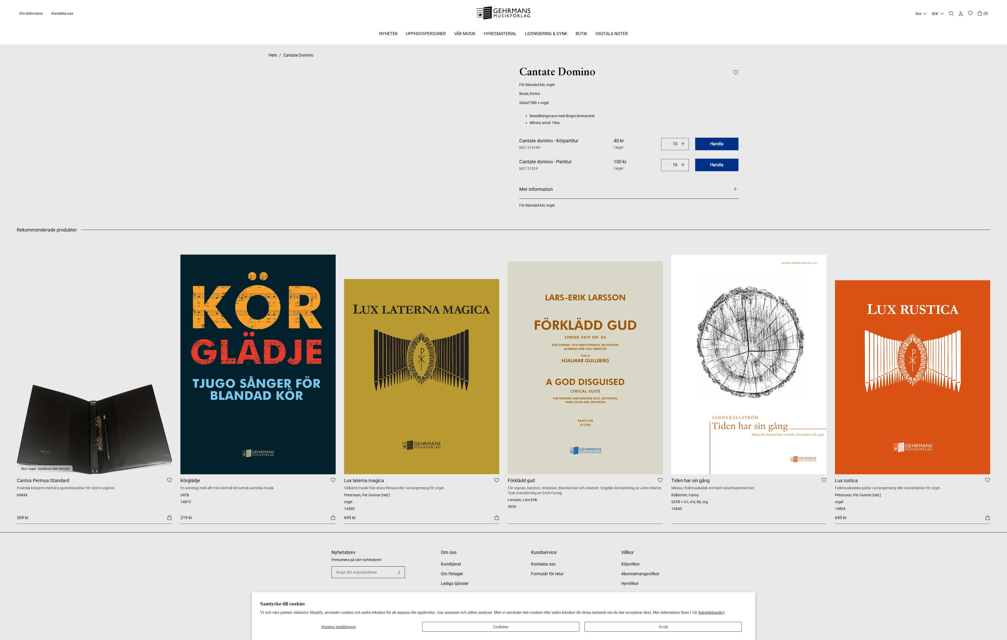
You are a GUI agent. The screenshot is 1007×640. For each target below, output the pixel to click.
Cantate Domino (298, 55)
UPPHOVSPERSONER (426, 33)
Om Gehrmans (30, 13)
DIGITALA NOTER (612, 33)
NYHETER (388, 33)
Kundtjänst (451, 564)
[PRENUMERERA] (399, 572)
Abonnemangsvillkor (640, 573)
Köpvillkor (630, 564)
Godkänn (500, 627)
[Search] (951, 13)
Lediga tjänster (454, 583)
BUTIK (581, 33)
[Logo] (504, 13)
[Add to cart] (169, 517)
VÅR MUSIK (464, 33)
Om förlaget (452, 573)
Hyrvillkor (630, 583)
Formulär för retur (547, 573)
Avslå (663, 627)
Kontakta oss (62, 13)
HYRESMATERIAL (500, 33)
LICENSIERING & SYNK (546, 33)
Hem (273, 55)
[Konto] (960, 13)
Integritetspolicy (711, 612)
